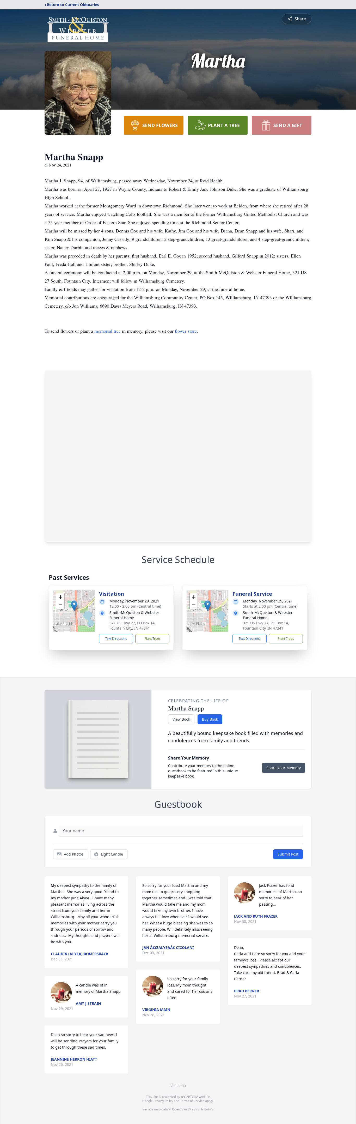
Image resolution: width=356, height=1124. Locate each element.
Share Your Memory (283, 767)
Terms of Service (192, 1101)
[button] (74, 605)
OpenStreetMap (183, 1109)
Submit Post (288, 854)
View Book (181, 719)
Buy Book (210, 719)
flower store (186, 331)
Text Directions (116, 638)
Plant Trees (152, 638)
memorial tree (107, 331)
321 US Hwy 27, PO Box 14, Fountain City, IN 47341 (132, 625)
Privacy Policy (163, 1101)
